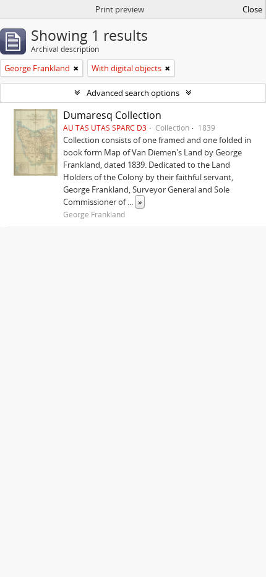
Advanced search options (133, 92)
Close (252, 9)
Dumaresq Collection (112, 115)
